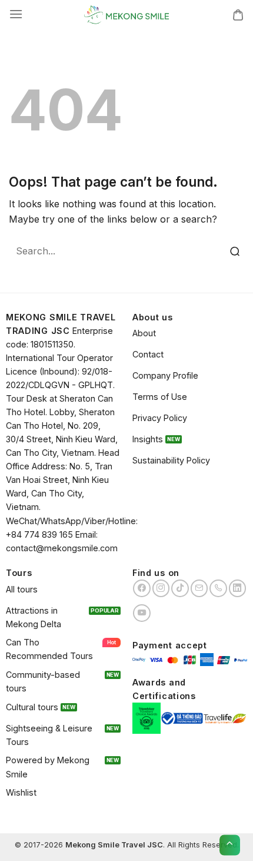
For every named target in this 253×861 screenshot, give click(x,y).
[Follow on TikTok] (180, 588)
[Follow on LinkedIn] (238, 588)
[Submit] (235, 251)
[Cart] (238, 15)
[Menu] (16, 14)
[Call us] (218, 588)
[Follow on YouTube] (142, 613)
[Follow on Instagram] (161, 588)
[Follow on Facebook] (142, 588)
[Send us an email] (199, 588)
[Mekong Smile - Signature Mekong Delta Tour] (126, 15)
